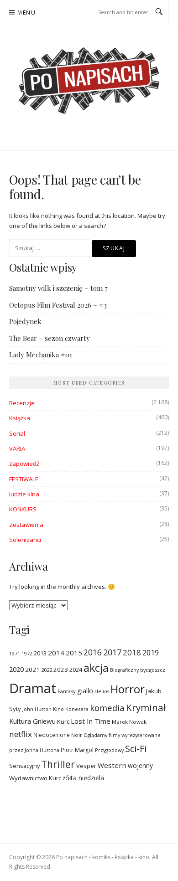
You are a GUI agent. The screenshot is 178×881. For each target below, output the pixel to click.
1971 (14, 653)
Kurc (63, 721)
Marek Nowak (129, 721)
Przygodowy (109, 750)
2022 (46, 669)
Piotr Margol (77, 750)
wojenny (140, 765)
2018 (132, 652)
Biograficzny (124, 670)
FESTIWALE (23, 479)
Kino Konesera (71, 709)
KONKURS (23, 509)
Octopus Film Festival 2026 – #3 (58, 304)
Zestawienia (26, 524)
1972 (26, 653)
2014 (56, 652)
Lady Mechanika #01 (40, 354)
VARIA (17, 448)
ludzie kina (24, 494)
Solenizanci (25, 540)
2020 (16, 669)
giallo (85, 690)
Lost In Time (90, 721)
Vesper (86, 766)
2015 (74, 652)
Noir (76, 735)
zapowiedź (24, 463)
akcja (96, 667)
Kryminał (146, 707)
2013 (40, 653)
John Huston (37, 709)
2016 (93, 652)
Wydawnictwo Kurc (35, 778)
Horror (127, 688)
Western (112, 765)
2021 (32, 669)
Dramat (32, 688)
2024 (75, 670)
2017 (112, 652)
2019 (150, 652)
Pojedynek (25, 321)
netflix (20, 734)
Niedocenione (51, 734)
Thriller (58, 764)
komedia (107, 707)
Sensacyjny (24, 766)
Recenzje (22, 403)
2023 (60, 669)
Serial (17, 433)
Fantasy (67, 691)
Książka (19, 418)
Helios (101, 691)
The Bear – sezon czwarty (49, 338)
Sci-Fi (136, 748)
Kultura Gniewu (32, 721)
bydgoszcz (152, 669)
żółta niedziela (83, 777)
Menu (26, 12)
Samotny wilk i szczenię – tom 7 (58, 288)
